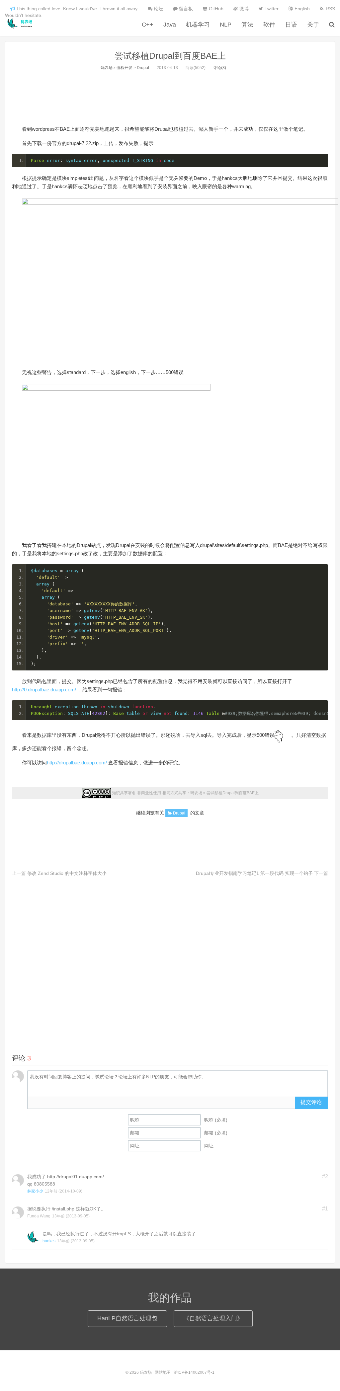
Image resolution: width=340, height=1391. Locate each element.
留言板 (185, 8)
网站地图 (163, 1372)
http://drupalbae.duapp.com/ (77, 762)
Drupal (143, 67)
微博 (243, 8)
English (301, 8)
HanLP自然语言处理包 (127, 1318)
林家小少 (35, 1191)
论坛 (157, 8)
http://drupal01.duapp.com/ (75, 1176)
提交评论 (311, 1102)
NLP (225, 24)
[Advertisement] (170, 101)
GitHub (215, 8)
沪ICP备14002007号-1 (194, 1372)
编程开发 (124, 67)
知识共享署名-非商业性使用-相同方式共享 (149, 792)
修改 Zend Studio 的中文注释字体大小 (67, 873)
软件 (269, 24)
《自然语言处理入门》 (213, 1318)
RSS (329, 8)
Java (169, 24)
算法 (247, 24)
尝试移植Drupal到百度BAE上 (170, 56)
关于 (313, 24)
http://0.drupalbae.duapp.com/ (44, 689)
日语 (291, 24)
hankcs (48, 1241)
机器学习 (198, 24)
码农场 (21, 23)
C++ (147, 24)
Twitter (271, 8)
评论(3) (219, 67)
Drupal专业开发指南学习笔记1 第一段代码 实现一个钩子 (254, 873)
